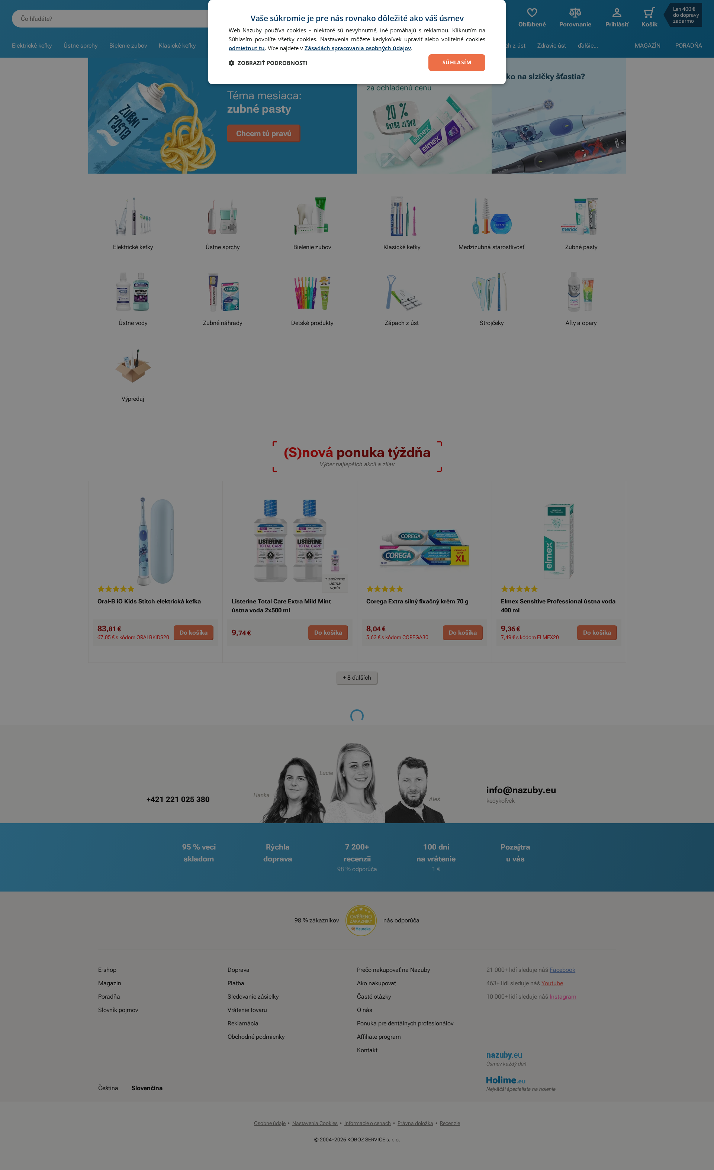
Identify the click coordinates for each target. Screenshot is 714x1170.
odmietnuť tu (247, 48)
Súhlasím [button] (457, 62)
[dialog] (357, 42)
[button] (268, 63)
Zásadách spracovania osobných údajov (358, 48)
